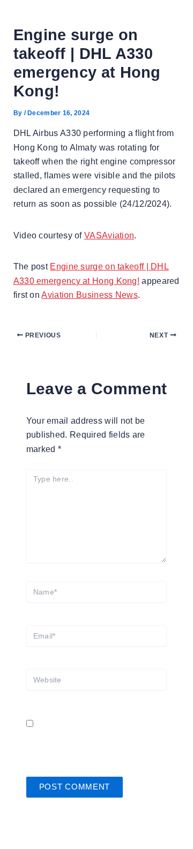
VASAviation (109, 235)
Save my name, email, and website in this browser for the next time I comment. (94, 738)
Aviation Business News (89, 294)
